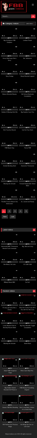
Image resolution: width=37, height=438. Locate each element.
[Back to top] (31, 432)
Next (4, 216)
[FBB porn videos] (15, 7)
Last (12, 216)
